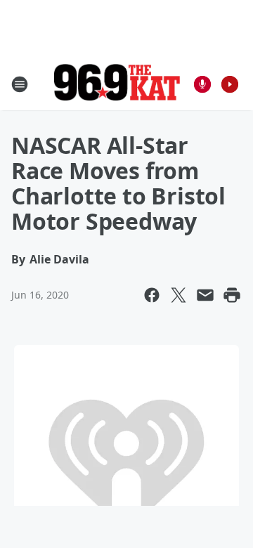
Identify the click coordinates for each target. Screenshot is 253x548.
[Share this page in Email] (205, 295)
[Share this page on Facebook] (152, 295)
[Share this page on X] (178, 295)
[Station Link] (116, 84)
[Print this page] (232, 295)
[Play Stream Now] (229, 84)
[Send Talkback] (202, 84)
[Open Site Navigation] (19, 84)
